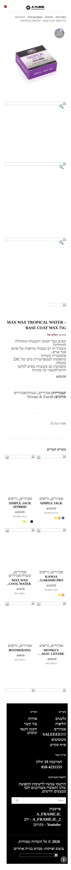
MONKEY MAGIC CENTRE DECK (51, 651)
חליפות (60, 724)
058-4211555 (51, 767)
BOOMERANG (20, 650)
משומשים (58, 739)
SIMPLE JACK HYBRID (20, 504)
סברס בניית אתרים (28, 848)
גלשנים (60, 718)
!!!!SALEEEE (54, 734)
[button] (20, 593)
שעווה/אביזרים (35, 17)
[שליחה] (17, 800)
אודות (32, 718)
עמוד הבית (61, 17)
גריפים (44, 498)
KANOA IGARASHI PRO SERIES (51, 578)
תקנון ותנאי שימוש (28, 731)
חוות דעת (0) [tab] (58, 423)
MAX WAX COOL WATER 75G (20, 582)
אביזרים (49, 17)
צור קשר (30, 724)
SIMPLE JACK (51, 503)
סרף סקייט (58, 745)
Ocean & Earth (40, 396)
